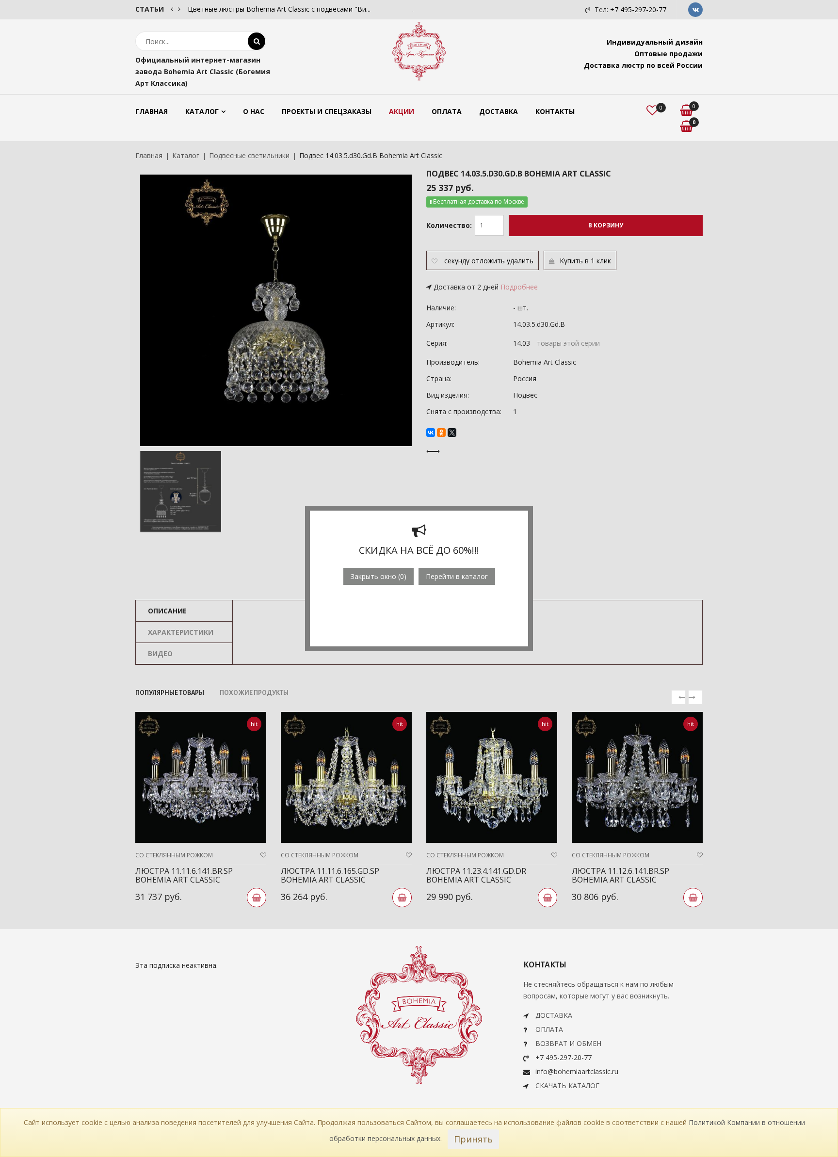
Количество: (449, 225)
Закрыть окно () (378, 576)
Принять (473, 1139)
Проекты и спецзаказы (326, 111)
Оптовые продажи (668, 53)
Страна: (438, 378)
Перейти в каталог (457, 576)
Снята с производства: (463, 411)
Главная (151, 111)
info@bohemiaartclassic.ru (576, 1071)
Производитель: (453, 362)
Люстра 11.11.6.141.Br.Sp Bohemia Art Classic (184, 875)
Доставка (498, 111)
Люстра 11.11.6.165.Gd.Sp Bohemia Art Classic (330, 875)
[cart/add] (256, 897)
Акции (401, 111)
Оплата (447, 111)
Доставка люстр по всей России (643, 65)
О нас (253, 111)
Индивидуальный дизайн (655, 42)
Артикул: (440, 324)
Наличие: (441, 307)
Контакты (555, 111)
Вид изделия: (447, 395)
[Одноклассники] (441, 432)
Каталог (202, 111)
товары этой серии (568, 343)
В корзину (605, 225)
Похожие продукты (254, 693)
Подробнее (519, 286)
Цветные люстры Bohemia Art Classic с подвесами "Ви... (279, 9)
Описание (167, 610)
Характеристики (180, 632)
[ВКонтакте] (430, 432)
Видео (160, 653)
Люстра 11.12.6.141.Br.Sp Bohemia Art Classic (620, 875)
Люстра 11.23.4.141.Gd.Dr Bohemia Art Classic (476, 875)
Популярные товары (169, 693)
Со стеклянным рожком (174, 855)
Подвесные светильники (249, 155)
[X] (452, 432)
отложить (488, 260)
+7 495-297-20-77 (638, 9)
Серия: (437, 343)
